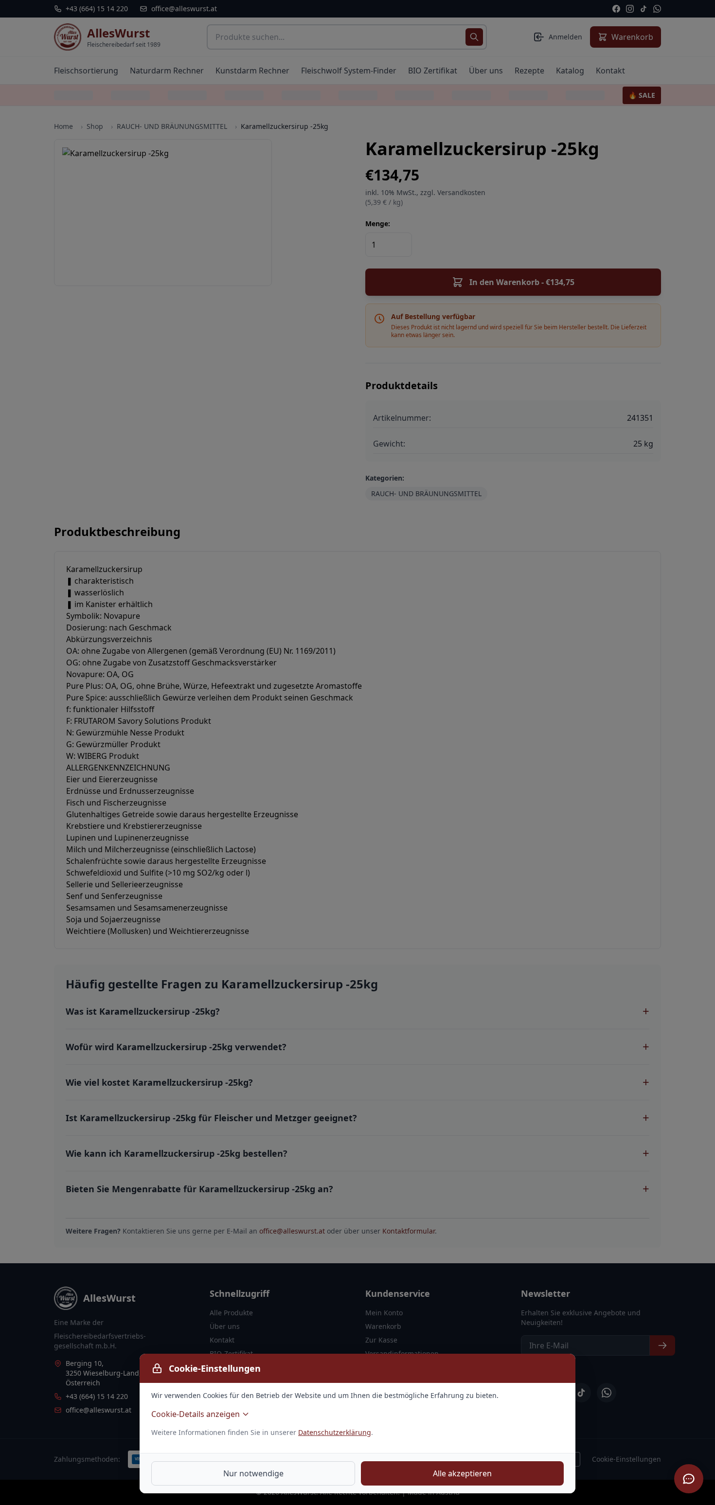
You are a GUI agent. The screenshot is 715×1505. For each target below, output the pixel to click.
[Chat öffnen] (688, 1478)
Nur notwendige (253, 1473)
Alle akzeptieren (462, 1473)
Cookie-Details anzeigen (195, 1414)
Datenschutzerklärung (334, 1432)
